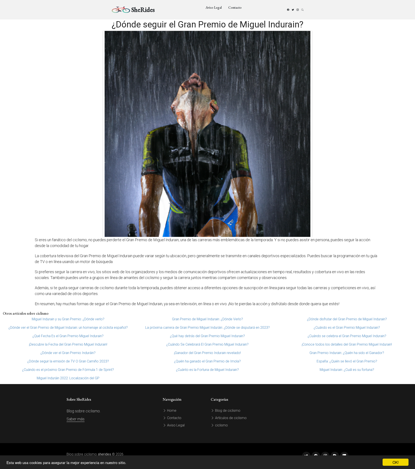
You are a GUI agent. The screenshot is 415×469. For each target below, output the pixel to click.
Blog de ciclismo (227, 410)
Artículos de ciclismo (230, 418)
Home (171, 410)
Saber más (76, 419)
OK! (396, 462)
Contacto (235, 7)
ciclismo (221, 425)
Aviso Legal (214, 7)
